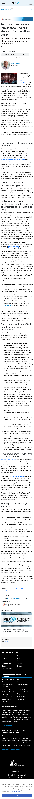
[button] (17, 9)
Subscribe (16, 598)
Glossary (20, 666)
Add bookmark (7, 46)
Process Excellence (7, 591)
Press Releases (7, 668)
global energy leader (17, 476)
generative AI (8, 305)
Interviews (5, 661)
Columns (20, 661)
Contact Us (21, 682)
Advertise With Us (8, 679)
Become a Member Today (23, 693)
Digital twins (15, 385)
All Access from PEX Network (8, 693)
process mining (13, 247)
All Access (20, 699)
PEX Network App (23, 689)
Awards (19, 679)
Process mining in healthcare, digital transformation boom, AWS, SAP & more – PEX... (16, 631)
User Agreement (22, 684)
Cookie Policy (6, 689)
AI (29, 588)
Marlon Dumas (15, 63)
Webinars (20, 663)
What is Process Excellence (7, 686)
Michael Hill (7, 641)
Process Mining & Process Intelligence (18, 588)
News (4, 656)
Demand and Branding (6, 700)
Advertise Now (7, 725)
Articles (19, 656)
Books (4, 666)
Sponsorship (21, 696)
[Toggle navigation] (3, 3)
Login (8, 598)
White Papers (6, 663)
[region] (17, 789)
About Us (5, 682)
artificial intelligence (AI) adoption (12, 162)
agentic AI (6, 266)
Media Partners (7, 696)
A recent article (8, 460)
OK (17, 795)
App (18, 668)
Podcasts (20, 658)
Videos (4, 658)
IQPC (21, 771)
